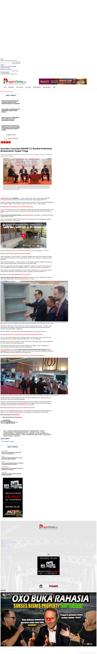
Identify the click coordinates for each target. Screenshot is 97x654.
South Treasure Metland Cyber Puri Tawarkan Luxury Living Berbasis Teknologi (12, 463)
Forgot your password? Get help (8, 66)
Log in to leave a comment (7, 441)
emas (38, 432)
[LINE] (44, 193)
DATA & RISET (4, 472)
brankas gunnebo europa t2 (21, 432)
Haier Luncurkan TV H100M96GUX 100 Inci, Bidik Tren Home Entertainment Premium (10, 119)
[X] (94, 75)
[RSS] (92, 75)
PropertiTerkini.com (6, 198)
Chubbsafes (32, 432)
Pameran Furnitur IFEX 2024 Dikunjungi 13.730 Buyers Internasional (18, 274)
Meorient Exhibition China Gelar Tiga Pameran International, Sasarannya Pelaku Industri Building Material (24, 355)
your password (16, 63)
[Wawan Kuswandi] (6, 138)
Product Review (8, 91)
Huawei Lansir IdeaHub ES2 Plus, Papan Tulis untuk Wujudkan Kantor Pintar (19, 206)
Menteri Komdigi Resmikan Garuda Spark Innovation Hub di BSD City (11, 453)
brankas (33, 250)
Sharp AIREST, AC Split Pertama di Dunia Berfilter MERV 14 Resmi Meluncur (11, 110)
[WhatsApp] (30, 193)
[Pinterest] (25, 193)
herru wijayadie (30, 433)
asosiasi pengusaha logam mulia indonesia (18, 430)
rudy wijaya (17, 436)
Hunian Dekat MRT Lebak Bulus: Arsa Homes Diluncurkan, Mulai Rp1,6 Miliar (12, 458)
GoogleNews (16, 414)
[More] (49, 193)
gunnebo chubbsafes (9, 433)
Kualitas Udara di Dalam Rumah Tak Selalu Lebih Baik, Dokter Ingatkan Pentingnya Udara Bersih (11, 102)
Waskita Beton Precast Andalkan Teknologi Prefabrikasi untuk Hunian (12, 469)
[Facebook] (86, 75)
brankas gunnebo (8, 432)
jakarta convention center (42, 433)
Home (2, 91)
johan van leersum (8, 436)
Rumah (3, 456)
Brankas (3, 209)
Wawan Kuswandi (13, 138)
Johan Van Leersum (27, 215)
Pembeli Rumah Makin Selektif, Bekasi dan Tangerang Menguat (11, 474)
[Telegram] (39, 193)
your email (15, 71)
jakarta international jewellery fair (12, 434)
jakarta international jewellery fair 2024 (32, 434)
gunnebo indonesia (20, 433)
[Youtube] (95, 75)
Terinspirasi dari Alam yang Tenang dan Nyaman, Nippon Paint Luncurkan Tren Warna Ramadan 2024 (24, 334)
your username (16, 62)
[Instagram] (88, 75)
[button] (58, 87)
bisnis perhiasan (34, 430)
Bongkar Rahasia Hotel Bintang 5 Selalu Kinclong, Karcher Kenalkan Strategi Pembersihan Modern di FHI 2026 (11, 128)
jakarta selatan (47, 434)
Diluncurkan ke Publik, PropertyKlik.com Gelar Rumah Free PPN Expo (18, 253)
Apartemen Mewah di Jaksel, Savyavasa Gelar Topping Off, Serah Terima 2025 (20, 407)
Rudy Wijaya (23, 277)
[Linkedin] (90, 75)
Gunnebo (22, 198)
